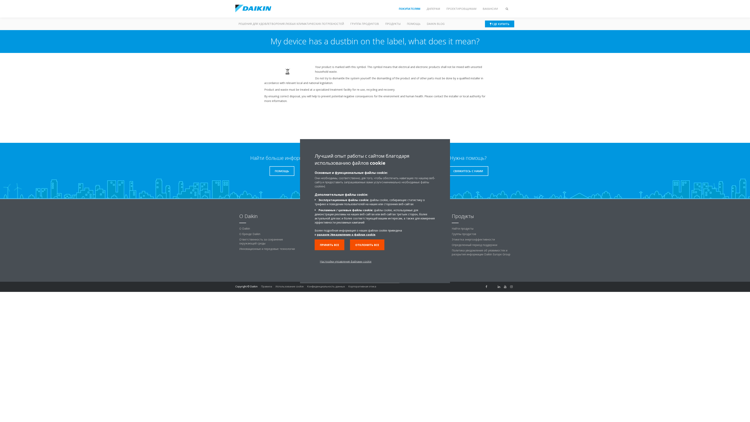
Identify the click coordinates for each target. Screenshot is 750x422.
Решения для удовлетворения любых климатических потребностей (291, 24)
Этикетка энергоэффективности (473, 239)
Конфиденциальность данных (326, 286)
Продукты (393, 24)
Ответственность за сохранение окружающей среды (261, 241)
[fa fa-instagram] (511, 287)
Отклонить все (367, 245)
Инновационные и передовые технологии (267, 249)
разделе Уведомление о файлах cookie (346, 234)
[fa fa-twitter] (493, 287)
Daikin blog (436, 24)
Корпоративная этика (362, 286)
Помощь (414, 24)
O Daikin (244, 228)
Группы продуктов (464, 234)
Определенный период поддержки (474, 245)
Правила (266, 286)
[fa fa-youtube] (505, 287)
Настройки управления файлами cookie (345, 261)
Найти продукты (462, 228)
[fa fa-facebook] (486, 287)
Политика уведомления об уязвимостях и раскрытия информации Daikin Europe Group (481, 252)
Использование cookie (290, 286)
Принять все (329, 245)
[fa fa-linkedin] (499, 287)
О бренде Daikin (249, 234)
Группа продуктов (364, 24)
